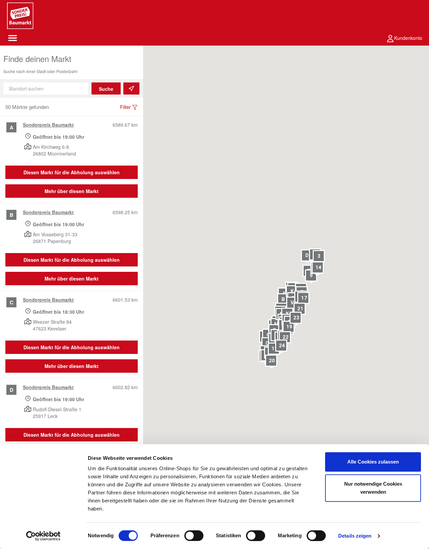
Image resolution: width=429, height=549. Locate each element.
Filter (125, 106)
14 (318, 267)
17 (304, 298)
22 (286, 337)
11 (274, 349)
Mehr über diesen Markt (72, 191)
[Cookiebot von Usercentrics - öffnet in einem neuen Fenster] (43, 536)
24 (282, 345)
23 (296, 318)
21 (301, 309)
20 (272, 361)
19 (290, 327)
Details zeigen (354, 536)
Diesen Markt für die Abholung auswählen (71, 172)
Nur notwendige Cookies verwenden (373, 488)
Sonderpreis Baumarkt (48, 124)
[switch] (193, 535)
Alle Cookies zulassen (373, 462)
